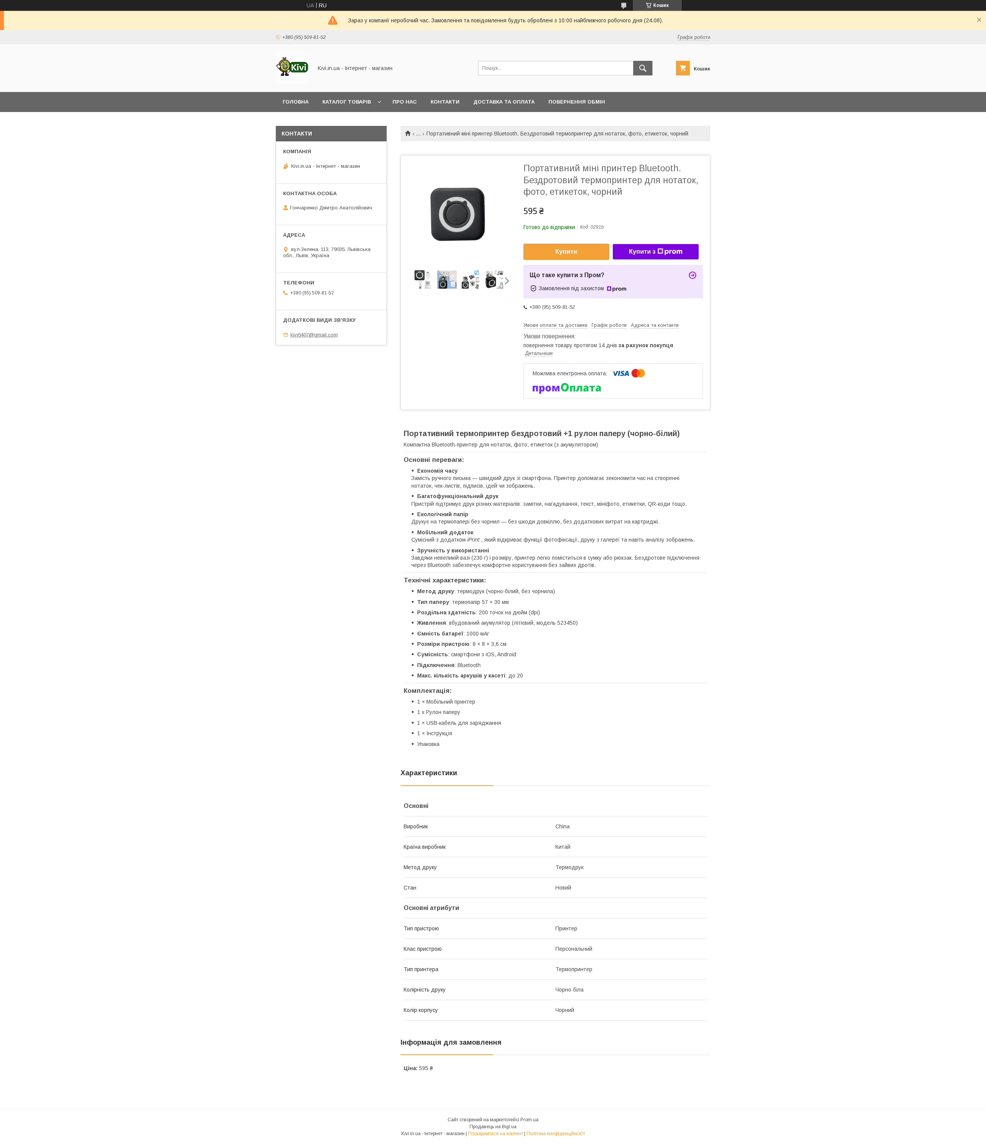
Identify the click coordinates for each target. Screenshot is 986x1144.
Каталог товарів (346, 102)
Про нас (404, 102)
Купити (566, 251)
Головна (296, 102)
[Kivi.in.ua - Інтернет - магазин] (292, 82)
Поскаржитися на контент (495, 1133)
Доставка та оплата (504, 102)
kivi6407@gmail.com (314, 335)
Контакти (445, 102)
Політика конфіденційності (556, 1133)
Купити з (642, 251)
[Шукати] (642, 68)
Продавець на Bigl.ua (493, 1126)
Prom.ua (529, 1119)
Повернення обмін (576, 102)
